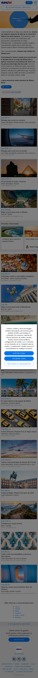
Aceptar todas (19, 353)
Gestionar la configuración (19, 364)
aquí (23, 342)
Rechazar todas (19, 359)
